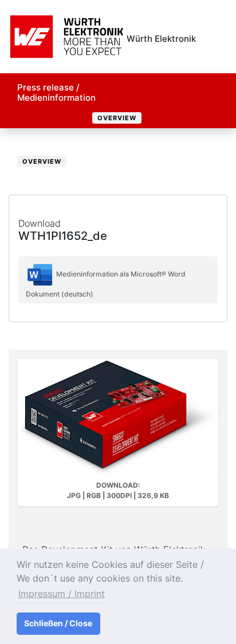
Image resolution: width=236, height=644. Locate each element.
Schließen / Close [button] (58, 623)
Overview (116, 118)
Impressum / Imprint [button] (61, 593)
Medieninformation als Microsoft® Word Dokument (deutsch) (106, 284)
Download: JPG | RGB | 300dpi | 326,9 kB (118, 490)
